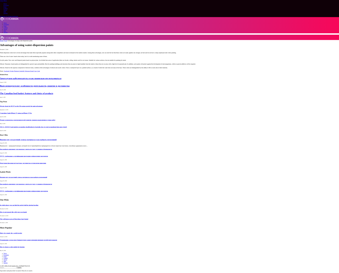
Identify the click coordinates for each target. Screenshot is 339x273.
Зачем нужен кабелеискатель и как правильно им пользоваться (30, 78)
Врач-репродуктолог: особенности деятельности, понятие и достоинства (35, 86)
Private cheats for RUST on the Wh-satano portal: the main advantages (21, 106)
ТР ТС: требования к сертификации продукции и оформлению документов (24, 156)
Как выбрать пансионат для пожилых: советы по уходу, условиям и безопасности (26, 149)
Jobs (5, 11)
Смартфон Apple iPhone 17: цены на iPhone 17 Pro (16, 113)
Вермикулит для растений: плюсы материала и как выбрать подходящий (28, 140)
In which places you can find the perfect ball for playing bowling (19, 205)
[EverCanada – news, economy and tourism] (9, 20)
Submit (19, 267)
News (5, 3)
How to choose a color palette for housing (12, 247)
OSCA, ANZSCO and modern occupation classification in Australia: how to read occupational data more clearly (33, 127)
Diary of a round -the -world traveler (11, 233)
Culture (6, 8)
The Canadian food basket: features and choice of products (26, 93)
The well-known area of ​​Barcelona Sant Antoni (14, 219)
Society (6, 13)
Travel (5, 10)
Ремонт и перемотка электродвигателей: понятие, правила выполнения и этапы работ (27, 120)
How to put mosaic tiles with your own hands (13, 212)
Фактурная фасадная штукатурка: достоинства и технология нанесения (23, 163)
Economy (6, 5)
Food (5, 7)
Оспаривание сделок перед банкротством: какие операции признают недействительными (28, 240)
